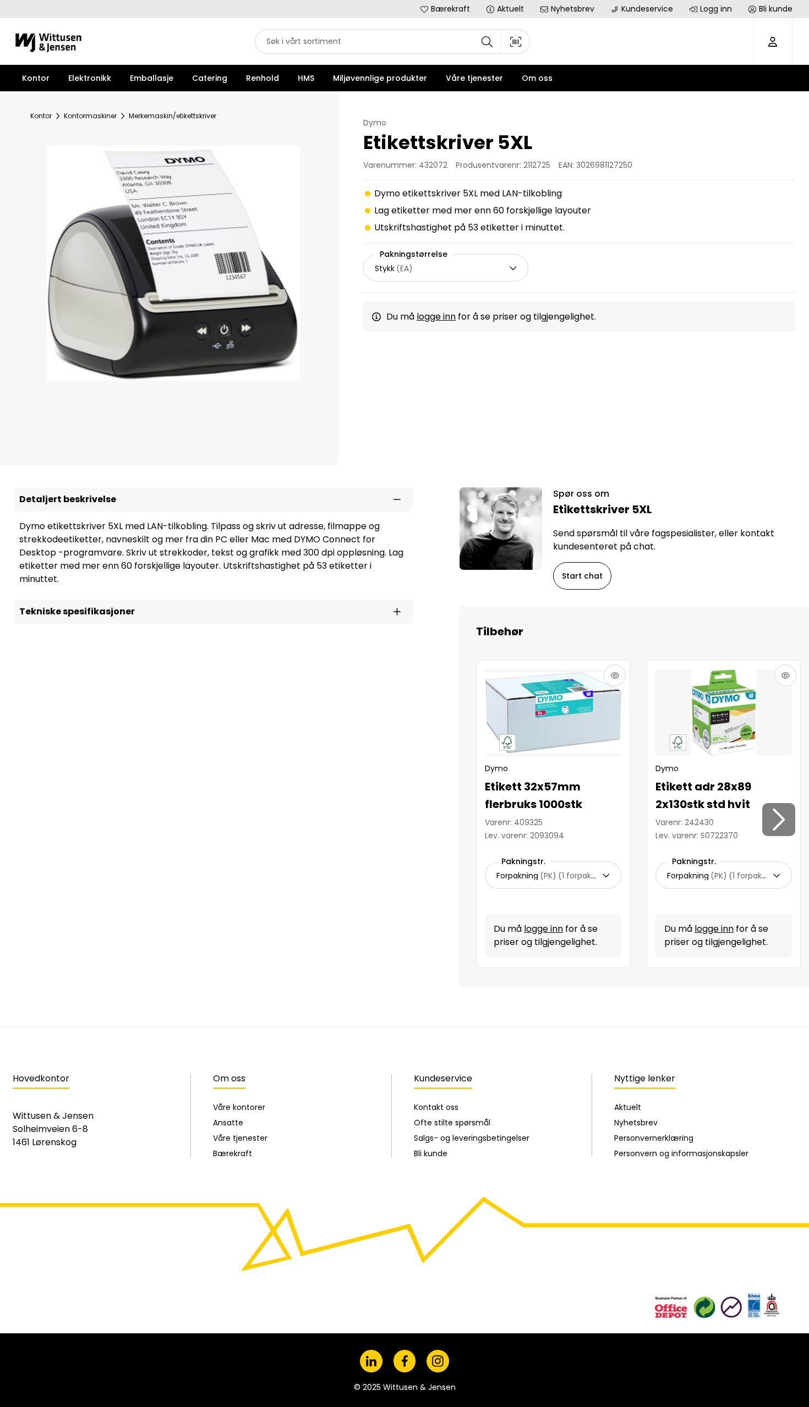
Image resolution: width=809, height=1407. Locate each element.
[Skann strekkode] (515, 41)
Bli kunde (430, 1153)
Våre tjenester (240, 1138)
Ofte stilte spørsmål (452, 1122)
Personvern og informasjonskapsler (681, 1153)
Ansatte (228, 1122)
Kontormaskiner (90, 115)
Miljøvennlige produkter (380, 78)
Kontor (41, 115)
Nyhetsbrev (636, 1122)
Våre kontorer (239, 1107)
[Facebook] (404, 1361)
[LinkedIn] (371, 1361)
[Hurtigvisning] (615, 675)
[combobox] (392, 41)
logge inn (436, 316)
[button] (213, 499)
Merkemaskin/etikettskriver (172, 115)
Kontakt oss (436, 1107)
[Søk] (487, 41)
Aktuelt (627, 1107)
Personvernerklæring (653, 1138)
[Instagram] (438, 1361)
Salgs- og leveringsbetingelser (471, 1138)
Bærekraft (232, 1153)
